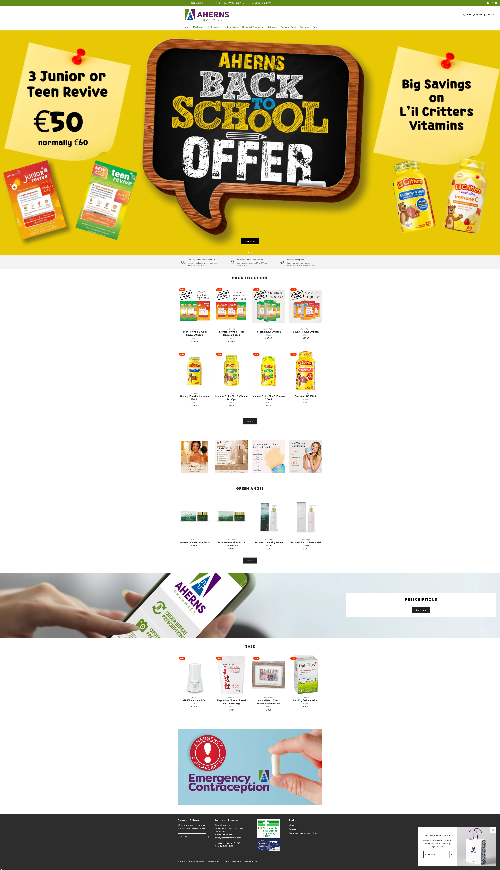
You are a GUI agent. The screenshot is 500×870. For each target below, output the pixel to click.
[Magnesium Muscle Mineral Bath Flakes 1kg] (231, 674)
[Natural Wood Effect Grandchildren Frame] (268, 674)
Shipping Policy (237, 861)
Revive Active (194, 329)
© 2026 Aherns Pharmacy (187, 861)
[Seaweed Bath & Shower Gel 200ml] (305, 517)
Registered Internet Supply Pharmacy (305, 833)
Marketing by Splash (250, 861)
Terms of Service (213, 861)
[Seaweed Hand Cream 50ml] (194, 517)
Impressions (268, 698)
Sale (315, 27)
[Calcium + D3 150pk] (305, 370)
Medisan (194, 698)
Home (186, 27)
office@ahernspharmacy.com (228, 838)
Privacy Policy (202, 861)
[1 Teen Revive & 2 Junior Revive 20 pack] (194, 306)
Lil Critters (194, 393)
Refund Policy (225, 861)
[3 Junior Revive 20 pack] (305, 306)
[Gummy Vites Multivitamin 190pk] (194, 370)
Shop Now (250, 241)
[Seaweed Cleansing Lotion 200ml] (268, 517)
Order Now (421, 610)
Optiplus (306, 698)
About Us (293, 825)
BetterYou (231, 698)
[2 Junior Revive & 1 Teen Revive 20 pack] (231, 306)
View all (250, 421)
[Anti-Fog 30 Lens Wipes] (305, 674)
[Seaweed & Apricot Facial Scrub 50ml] (231, 517)
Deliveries (293, 829)
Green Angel (194, 540)
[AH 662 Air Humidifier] (194, 674)
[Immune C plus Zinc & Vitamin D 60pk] (268, 370)
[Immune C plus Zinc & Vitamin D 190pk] (231, 370)
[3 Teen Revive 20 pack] (268, 306)
